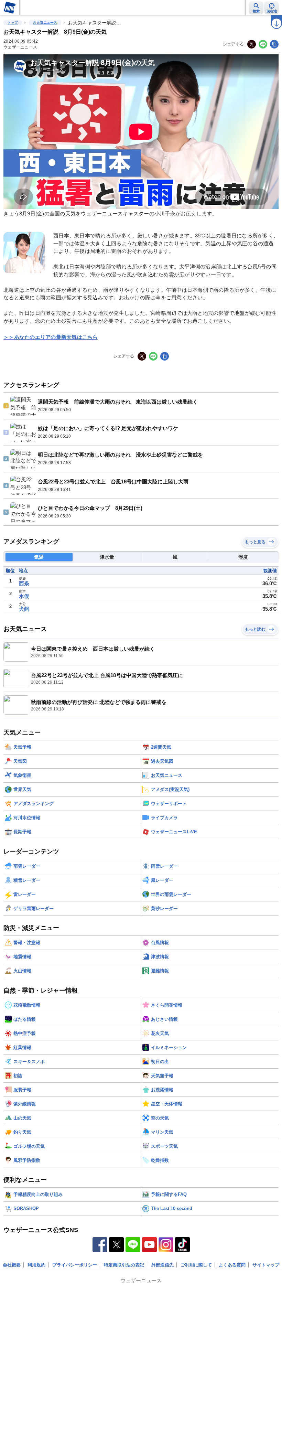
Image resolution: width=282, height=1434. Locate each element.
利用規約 (36, 1264)
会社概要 (12, 1264)
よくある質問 (232, 1264)
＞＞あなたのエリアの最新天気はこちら (50, 337)
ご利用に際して (196, 1264)
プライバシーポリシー (74, 1264)
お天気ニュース (45, 22)
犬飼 (24, 608)
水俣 (24, 596)
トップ (13, 22)
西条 (24, 583)
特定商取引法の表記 (124, 1264)
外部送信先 (162, 1264)
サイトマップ (265, 1264)
